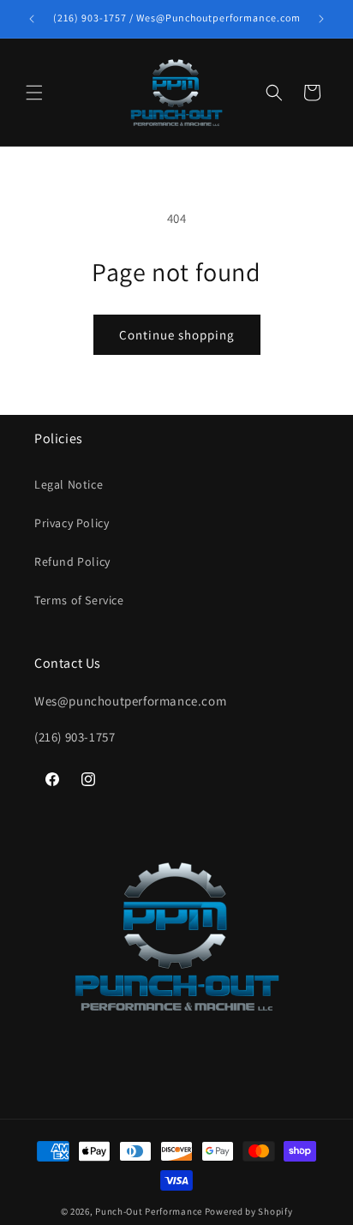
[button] (34, 92)
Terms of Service (79, 600)
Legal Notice (68, 484)
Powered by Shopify (249, 1211)
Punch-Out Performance (149, 1211)
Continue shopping (177, 335)
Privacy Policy (71, 523)
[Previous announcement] (32, 19)
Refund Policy (72, 561)
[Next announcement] (321, 19)
